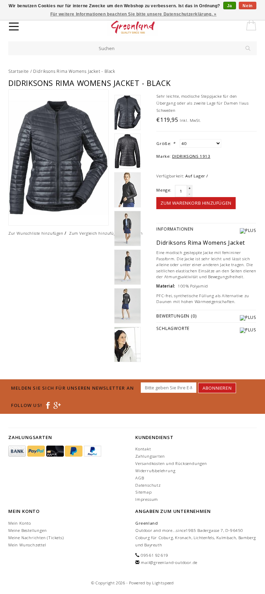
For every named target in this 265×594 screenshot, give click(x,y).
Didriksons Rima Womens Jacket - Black (74, 71)
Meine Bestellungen (27, 530)
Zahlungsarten (150, 456)
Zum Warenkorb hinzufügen (195, 203)
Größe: (165, 143)
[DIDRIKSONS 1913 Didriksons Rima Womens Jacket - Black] (58, 157)
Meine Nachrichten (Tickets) (36, 537)
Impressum (146, 499)
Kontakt (143, 448)
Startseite (18, 71)
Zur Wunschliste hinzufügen (35, 233)
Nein (247, 5)
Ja (229, 5)
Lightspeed (163, 582)
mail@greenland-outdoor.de (169, 562)
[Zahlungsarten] (17, 451)
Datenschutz (148, 485)
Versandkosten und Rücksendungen (171, 463)
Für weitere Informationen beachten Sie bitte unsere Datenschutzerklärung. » (133, 14)
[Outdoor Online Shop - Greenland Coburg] (145, 27)
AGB (139, 477)
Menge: (163, 190)
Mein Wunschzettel (27, 544)
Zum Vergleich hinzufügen (94, 233)
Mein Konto (19, 523)
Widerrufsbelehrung (155, 470)
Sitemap (143, 492)
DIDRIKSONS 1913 (191, 156)
